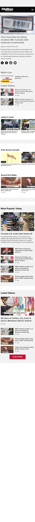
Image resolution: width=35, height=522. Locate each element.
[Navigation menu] (32, 9)
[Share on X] (2, 62)
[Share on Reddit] (10, 62)
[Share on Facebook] (6, 62)
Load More (17, 357)
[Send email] (15, 62)
